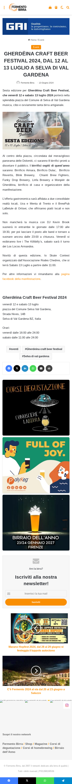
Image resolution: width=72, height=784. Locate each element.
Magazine (41, 744)
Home (33, 40)
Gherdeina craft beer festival (44, 349)
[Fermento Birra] (17, 7)
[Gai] (36, 26)
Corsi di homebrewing (37, 748)
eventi (14, 349)
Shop (28, 744)
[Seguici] (67, 705)
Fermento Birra (27, 83)
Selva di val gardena (36, 356)
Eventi (41, 40)
